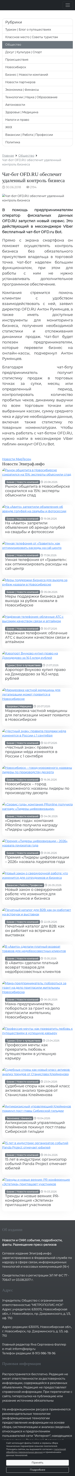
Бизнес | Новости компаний (26, 74)
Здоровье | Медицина (21, 112)
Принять (37, 1462)
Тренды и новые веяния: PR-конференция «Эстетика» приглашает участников (32, 1200)
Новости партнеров (20, 82)
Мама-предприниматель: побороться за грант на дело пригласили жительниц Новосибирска (32, 1010)
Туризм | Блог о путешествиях (28, 29)
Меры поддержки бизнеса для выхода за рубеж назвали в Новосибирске (34, 600)
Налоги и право (17, 120)
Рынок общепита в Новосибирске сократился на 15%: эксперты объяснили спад (37, 490)
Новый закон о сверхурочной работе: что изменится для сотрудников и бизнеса (33, 894)
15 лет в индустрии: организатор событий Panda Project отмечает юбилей (36, 1163)
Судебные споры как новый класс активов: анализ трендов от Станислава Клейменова (37, 1090)
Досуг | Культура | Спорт (23, 52)
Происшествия (16, 59)
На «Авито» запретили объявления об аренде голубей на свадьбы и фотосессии (35, 527)
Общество (13, 44)
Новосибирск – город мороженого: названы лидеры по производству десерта (37, 788)
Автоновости (15, 104)
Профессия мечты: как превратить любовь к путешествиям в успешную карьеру (30, 1051)
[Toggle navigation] (68, 5)
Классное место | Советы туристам (31, 37)
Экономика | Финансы (22, 89)
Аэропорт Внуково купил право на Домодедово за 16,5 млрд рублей (35, 674)
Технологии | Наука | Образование (31, 97)
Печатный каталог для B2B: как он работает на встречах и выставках (34, 930)
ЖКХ (8, 127)
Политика (12, 142)
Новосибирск (15, 67)
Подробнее (37, 1469)
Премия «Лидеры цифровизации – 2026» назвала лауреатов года (37, 859)
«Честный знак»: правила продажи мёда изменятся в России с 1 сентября (31, 751)
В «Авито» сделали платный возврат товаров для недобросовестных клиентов (33, 967)
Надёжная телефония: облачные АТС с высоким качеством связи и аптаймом (37, 637)
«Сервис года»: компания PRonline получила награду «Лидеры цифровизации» (31, 825)
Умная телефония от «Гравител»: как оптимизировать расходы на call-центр (36, 564)
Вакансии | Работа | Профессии (29, 135)
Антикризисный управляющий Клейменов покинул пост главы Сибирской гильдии (35, 1127)
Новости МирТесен (16, 459)
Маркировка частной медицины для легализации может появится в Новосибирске (37, 715)
